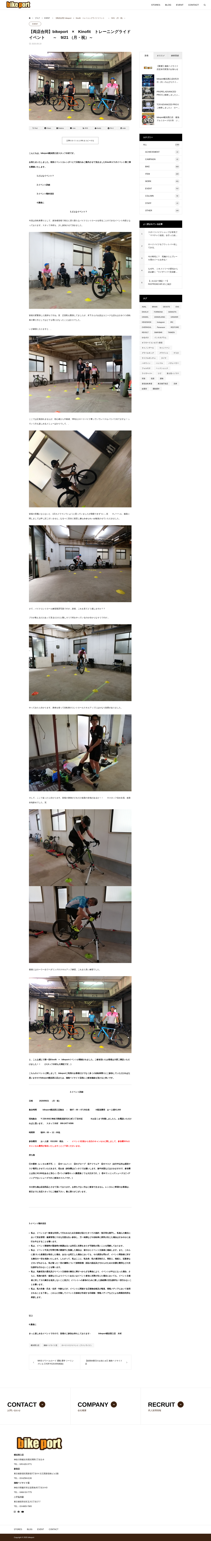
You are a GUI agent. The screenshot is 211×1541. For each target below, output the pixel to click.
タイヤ (163, 358)
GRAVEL (145, 317)
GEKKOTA (172, 312)
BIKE (147, 167)
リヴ (159, 373)
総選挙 (144, 389)
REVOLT (145, 332)
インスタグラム (160, 337)
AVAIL (144, 307)
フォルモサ (146, 368)
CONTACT (193, 5)
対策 (143, 378)
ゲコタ (176, 353)
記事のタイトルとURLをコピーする (80, 141)
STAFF (148, 203)
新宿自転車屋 (147, 384)
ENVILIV (145, 312)
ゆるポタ (145, 337)
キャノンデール (148, 348)
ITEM (147, 174)
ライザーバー (147, 373)
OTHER (148, 211)
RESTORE (175, 327)
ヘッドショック (162, 368)
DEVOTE (166, 307)
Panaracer (161, 327)
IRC (171, 322)
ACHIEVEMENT (152, 152)
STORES (155, 5)
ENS (177, 307)
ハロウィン (146, 363)
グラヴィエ (163, 353)
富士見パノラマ (173, 373)
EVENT (179, 5)
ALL (145, 145)
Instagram (161, 322)
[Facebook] (18, 1512)
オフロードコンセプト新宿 (152, 343)
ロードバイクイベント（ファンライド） (77, 1345)
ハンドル (159, 363)
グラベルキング (148, 353)
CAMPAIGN (150, 159)
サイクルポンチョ (149, 358)
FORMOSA (158, 312)
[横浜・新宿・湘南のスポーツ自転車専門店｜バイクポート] (18, 5)
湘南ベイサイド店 (50, 1345)
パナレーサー (174, 363)
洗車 (175, 384)
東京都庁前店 (163, 384)
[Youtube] (22, 1512)
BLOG (168, 5)
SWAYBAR (158, 332)
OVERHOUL (146, 327)
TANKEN (171, 332)
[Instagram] (15, 1512)
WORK (148, 181)
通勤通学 (156, 389)
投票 (152, 378)
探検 (161, 378)
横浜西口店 (35, 1345)
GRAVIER (174, 317)
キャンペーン (164, 348)
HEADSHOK (146, 322)
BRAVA (154, 307)
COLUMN (149, 196)
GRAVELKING (159, 317)
